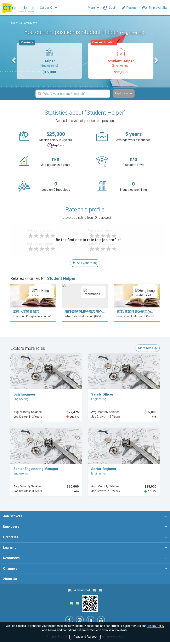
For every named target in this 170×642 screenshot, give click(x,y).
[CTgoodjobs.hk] (70, 590)
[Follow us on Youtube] (101, 620)
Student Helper (113, 58)
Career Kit (47, 8)
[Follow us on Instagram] (80, 620)
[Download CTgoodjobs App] (90, 603)
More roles (145, 348)
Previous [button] (14, 60)
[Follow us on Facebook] (69, 620)
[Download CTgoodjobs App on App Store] (71, 603)
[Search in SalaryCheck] (55, 145)
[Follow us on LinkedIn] (90, 620)
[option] (49, 61)
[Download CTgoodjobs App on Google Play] (77, 603)
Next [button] (155, 60)
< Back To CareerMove (23, 22)
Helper (39, 58)
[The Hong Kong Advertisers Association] (94, 590)
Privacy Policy (155, 625)
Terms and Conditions (62, 630)
